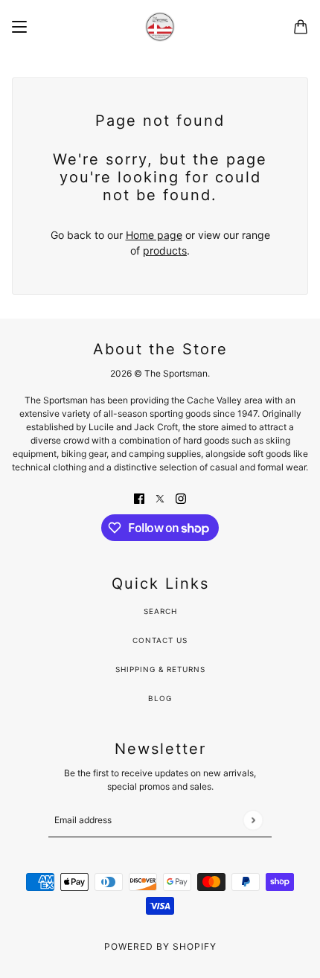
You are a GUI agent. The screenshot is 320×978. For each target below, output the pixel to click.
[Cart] (300, 26)
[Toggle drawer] (19, 27)
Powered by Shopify (160, 946)
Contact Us (160, 640)
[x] (160, 497)
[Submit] (253, 820)
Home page (154, 234)
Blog (160, 698)
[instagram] (181, 497)
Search (160, 611)
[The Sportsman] (160, 27)
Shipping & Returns (160, 669)
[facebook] (139, 497)
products (165, 250)
